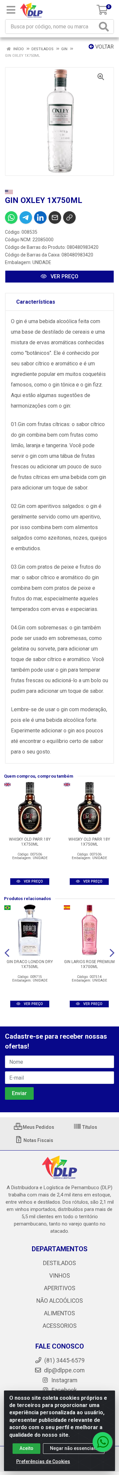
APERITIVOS (59, 1288)
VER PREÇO (63, 276)
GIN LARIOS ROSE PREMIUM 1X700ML (89, 964)
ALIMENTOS (59, 1313)
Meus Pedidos (38, 1127)
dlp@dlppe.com (64, 1370)
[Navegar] (7, 953)
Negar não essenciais (74, 1448)
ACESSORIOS (60, 1326)
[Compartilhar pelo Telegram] (26, 217)
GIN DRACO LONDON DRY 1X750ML (30, 964)
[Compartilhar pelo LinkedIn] (40, 217)
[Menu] (11, 10)
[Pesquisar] (105, 26)
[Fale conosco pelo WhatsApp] (102, 1442)
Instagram (63, 1380)
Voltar (104, 47)
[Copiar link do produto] (69, 217)
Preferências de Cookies (43, 1461)
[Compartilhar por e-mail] (55, 217)
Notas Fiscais (37, 1140)
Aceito (26, 1448)
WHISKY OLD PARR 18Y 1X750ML (30, 842)
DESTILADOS (59, 1263)
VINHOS (59, 1275)
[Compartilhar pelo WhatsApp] (11, 217)
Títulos (89, 1127)
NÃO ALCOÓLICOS (59, 1300)
